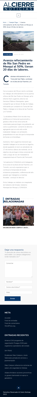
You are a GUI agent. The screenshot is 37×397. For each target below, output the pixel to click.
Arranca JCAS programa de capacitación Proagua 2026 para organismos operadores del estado (17, 343)
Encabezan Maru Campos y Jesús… (16, 228)
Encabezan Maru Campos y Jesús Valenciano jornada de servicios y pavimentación (16, 358)
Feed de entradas (11, 321)
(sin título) (8, 351)
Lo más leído (8, 54)
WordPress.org (10, 326)
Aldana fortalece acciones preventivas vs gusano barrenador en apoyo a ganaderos (18, 375)
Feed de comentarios (12, 323)
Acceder (7, 318)
